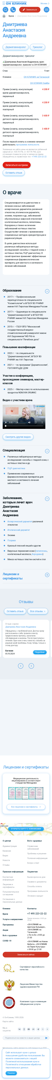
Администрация (10, 846)
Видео (5, 855)
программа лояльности (27, 144)
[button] (20, 666)
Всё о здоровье (10, 935)
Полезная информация (37, 858)
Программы (8, 925)
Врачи (5, 914)
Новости (6, 860)
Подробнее (40, 652)
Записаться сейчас (26, 954)
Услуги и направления (13, 919)
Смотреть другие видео (18, 436)
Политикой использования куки (21, 1061)
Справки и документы (36, 882)
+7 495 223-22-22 (39, 157)
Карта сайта (8, 1021)
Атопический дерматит (18, 530)
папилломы (41, 551)
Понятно (11, 1073)
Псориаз (11, 540)
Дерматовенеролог (15, 47)
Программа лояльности (37, 891)
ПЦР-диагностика (16, 468)
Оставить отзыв (13, 172)
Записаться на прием (16, 165)
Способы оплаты (34, 886)
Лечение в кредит (35, 896)
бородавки (37, 554)
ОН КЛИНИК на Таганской (36, 77)
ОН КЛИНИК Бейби (39, 83)
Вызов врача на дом (36, 877)
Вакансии (7, 851)
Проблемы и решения (36, 853)
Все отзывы (37, 611)
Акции (5, 930)
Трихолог (37, 47)
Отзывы (6, 865)
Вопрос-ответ (33, 863)
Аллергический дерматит (19, 521)
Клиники (6, 909)
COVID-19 (7, 941)
